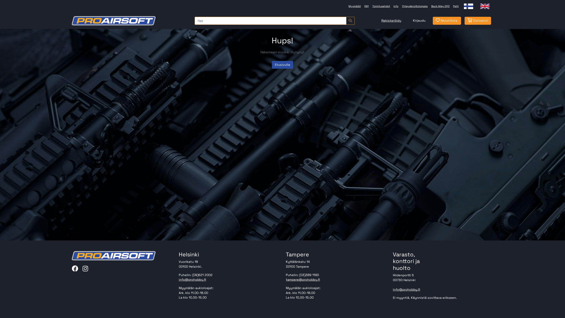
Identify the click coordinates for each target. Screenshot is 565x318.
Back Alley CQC (440, 6)
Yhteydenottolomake (415, 6)
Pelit (456, 6)
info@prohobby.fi (192, 280)
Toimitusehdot (381, 6)
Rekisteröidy (391, 21)
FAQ (366, 6)
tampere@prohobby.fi (303, 280)
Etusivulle (282, 65)
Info (396, 6)
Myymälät (354, 6)
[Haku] (350, 21)
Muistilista (448, 21)
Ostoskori (480, 21)
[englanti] (485, 6)
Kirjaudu (419, 21)
